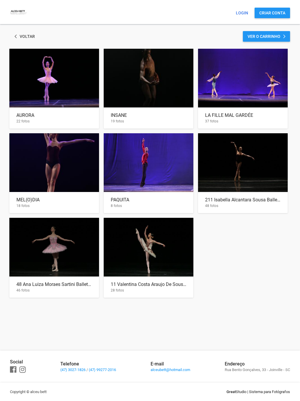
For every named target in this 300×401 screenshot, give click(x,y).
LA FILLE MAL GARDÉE (229, 115)
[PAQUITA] (148, 162)
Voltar (27, 36)
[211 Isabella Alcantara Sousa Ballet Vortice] (243, 162)
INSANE (119, 115)
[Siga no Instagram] (22, 369)
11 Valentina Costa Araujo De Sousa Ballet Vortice (148, 284)
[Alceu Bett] (18, 19)
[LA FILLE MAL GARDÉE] (243, 78)
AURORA (25, 115)
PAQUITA (120, 200)
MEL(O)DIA (28, 200)
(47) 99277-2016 (102, 370)
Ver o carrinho (264, 36)
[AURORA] (54, 78)
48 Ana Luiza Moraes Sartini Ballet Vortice (54, 284)
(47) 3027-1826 (73, 370)
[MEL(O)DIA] (54, 162)
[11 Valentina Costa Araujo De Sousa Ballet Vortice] (148, 247)
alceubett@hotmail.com (170, 370)
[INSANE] (148, 78)
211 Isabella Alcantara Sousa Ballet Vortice (243, 200)
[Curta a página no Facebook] (13, 369)
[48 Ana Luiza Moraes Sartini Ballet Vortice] (54, 247)
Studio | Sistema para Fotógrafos (258, 392)
